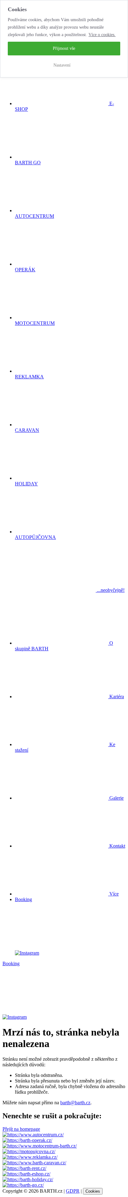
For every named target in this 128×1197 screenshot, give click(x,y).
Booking (23, 899)
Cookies (92, 1191)
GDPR (73, 1191)
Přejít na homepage (21, 1129)
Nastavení (62, 65)
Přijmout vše (64, 48)
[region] (64, 38)
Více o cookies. (102, 34)
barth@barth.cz (75, 1102)
